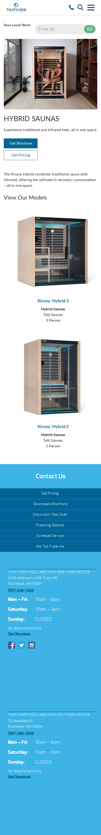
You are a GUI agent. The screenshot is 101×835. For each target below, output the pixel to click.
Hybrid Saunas (53, 309)
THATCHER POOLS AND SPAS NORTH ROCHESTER (49, 572)
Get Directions (19, 633)
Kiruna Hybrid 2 (53, 427)
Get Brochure (21, 143)
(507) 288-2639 (21, 733)
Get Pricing (21, 155)
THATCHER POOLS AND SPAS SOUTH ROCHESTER (49, 714)
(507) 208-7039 (21, 590)
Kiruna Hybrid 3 (53, 301)
